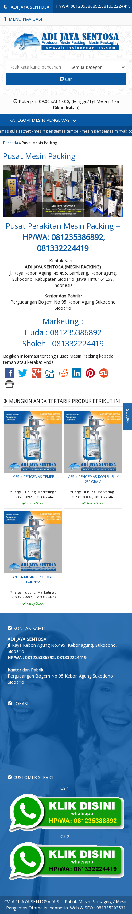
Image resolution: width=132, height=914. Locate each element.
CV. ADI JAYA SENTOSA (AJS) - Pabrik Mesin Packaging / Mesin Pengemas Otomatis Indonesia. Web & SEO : (66, 905)
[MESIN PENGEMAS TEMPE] (33, 441)
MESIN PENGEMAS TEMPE (33, 476)
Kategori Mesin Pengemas (40, 120)
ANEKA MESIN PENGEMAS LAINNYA (33, 579)
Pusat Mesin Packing (39, 156)
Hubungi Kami (35, 503)
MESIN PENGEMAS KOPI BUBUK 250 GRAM (93, 479)
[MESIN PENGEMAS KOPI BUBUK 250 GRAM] (93, 441)
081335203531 (111, 908)
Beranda (10, 142)
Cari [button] (68, 79)
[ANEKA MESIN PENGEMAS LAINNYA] (33, 541)
